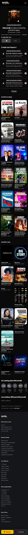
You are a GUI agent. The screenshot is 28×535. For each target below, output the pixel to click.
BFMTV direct (4, 480)
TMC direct (4, 478)
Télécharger (4, 452)
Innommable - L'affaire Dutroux (19, 140)
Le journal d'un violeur (5, 372)
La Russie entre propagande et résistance (5, 210)
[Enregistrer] (25, 54)
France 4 (3, 400)
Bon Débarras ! (19, 283)
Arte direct (4, 474)
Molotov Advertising (6, 429)
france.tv (8, 400)
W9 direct (3, 476)
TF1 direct (3, 464)
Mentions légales (5, 444)
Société (18, 32)
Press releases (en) (6, 427)
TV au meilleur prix (6, 521)
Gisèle (3, 288)
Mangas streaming (6, 504)
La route (17, 117)
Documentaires (11, 32)
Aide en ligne (4, 440)
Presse (3, 425)
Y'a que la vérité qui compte (6, 163)
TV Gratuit (3, 494)
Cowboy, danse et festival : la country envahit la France (20, 233)
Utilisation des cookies (7, 446)
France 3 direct (5, 468)
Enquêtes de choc (20, 371)
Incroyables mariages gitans (19, 209)
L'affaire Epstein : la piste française (6, 140)
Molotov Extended (6, 517)
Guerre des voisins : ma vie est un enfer (6, 185)
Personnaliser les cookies (7, 450)
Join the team (4, 431)
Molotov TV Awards (6, 502)
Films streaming (5, 496)
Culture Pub (4, 262)
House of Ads (18, 304)
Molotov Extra (4, 515)
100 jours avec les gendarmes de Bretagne (6, 233)
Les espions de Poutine (5, 118)
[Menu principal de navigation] (25, 3)
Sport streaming (5, 500)
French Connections (7, 325)
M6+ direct (4, 472)
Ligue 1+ (3, 519)
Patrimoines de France (19, 326)
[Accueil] (5, 2)
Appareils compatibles (7, 454)
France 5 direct (5, 470)
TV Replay (3, 492)
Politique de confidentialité (8, 442)
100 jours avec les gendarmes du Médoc (20, 186)
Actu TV (3, 506)
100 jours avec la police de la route (19, 163)
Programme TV (5, 490)
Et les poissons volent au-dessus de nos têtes (7, 349)
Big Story (17, 262)
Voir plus (24, 34)
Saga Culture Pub (6, 283)
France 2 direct (5, 466)
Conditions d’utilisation (7, 448)
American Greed (19, 332)
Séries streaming (5, 498)
